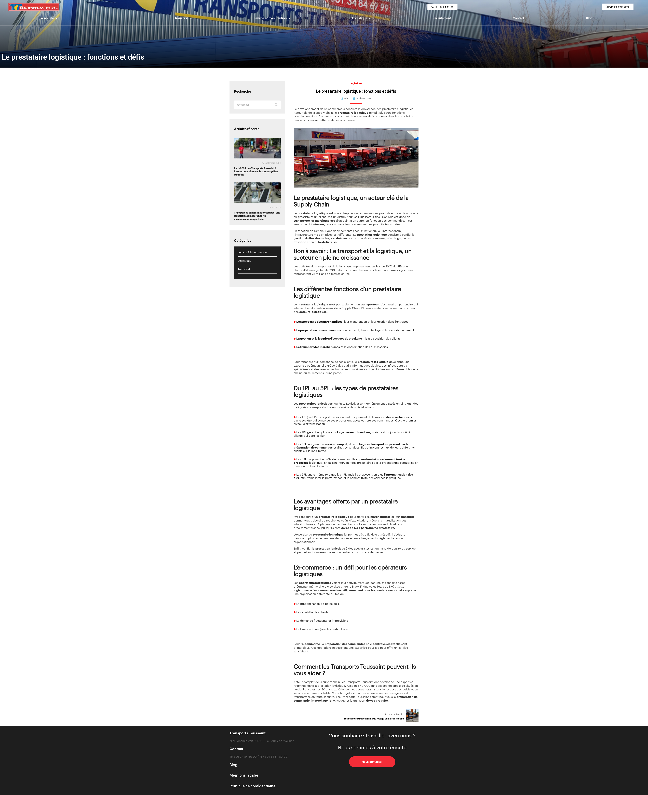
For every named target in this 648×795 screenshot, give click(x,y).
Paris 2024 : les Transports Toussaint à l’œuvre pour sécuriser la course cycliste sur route (256, 171)
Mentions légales (244, 775)
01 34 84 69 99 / (248, 756)
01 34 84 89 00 (277, 756)
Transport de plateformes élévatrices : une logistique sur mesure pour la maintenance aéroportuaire (257, 216)
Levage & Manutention (252, 252)
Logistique (359, 18)
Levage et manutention (270, 18)
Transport (181, 18)
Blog (589, 18)
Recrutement (442, 18)
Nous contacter (372, 761)
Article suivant (393, 714)
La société (46, 18)
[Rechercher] (276, 105)
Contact (518, 18)
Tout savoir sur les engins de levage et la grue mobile (374, 718)
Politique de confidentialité (252, 786)
